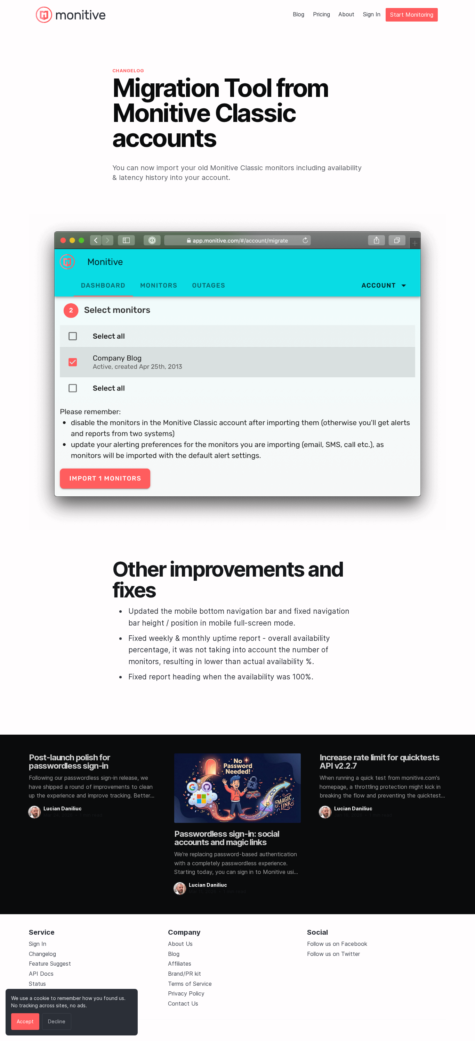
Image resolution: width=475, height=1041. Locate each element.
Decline (56, 1021)
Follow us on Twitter (333, 953)
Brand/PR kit (184, 973)
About (346, 14)
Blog (298, 14)
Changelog (42, 953)
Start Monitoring (411, 14)
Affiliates (179, 963)
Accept (25, 1021)
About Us (180, 943)
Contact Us (183, 1003)
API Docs (41, 973)
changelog (128, 70)
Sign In (371, 14)
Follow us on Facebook (337, 943)
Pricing (321, 14)
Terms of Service (190, 983)
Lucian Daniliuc (62, 808)
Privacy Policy (186, 993)
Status (37, 983)
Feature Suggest (50, 963)
